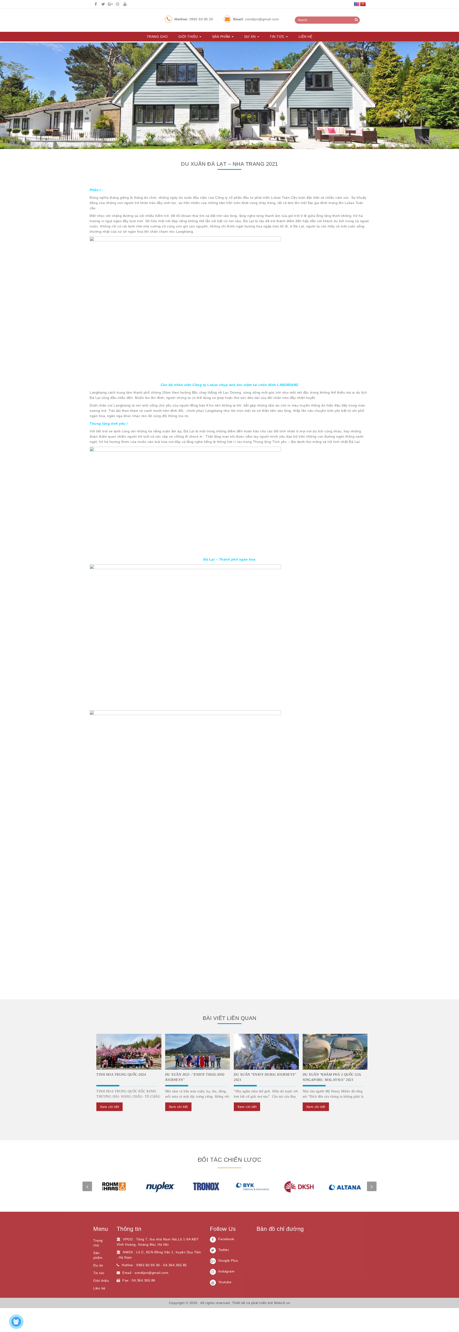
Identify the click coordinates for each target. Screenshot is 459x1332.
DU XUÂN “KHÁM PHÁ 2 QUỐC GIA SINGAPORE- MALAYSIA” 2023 (332, 1077)
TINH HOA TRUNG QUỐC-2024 (121, 1074)
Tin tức (277, 37)
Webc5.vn (282, 1303)
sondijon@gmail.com (256, 19)
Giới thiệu (188, 37)
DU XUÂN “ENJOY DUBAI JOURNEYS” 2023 (265, 1077)
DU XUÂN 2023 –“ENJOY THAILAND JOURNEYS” (194, 1077)
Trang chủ (157, 37)
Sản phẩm (221, 37)
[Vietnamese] (363, 4)
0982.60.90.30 (194, 19)
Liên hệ (305, 37)
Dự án (250, 37)
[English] (357, 4)
